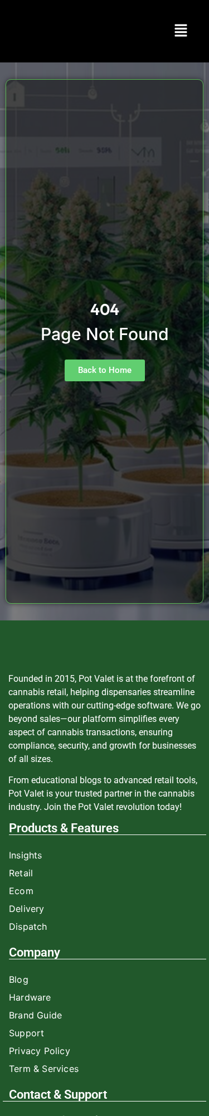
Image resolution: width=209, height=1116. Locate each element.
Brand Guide (35, 1015)
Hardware (30, 997)
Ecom (21, 890)
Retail (21, 873)
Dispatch (28, 926)
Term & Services (44, 1068)
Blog (18, 979)
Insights (25, 855)
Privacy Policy (39, 1050)
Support (26, 1033)
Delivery (27, 908)
